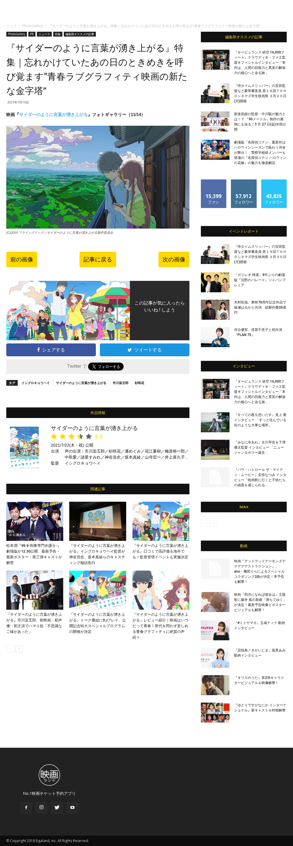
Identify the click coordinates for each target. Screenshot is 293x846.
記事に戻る (98, 259)
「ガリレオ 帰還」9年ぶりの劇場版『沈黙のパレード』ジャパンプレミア (260, 280)
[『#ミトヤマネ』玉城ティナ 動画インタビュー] (215, 630)
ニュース (44, 34)
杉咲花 (139, 383)
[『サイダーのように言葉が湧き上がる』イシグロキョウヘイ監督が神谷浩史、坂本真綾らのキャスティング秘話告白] (97, 521)
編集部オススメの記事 (80, 34)
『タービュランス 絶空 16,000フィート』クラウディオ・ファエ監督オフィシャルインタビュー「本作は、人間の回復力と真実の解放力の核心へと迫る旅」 (260, 62)
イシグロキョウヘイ (35, 383)
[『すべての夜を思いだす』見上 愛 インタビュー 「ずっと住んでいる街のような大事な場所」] (215, 422)
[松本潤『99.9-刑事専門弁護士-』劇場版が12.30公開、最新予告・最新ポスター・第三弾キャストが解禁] (34, 521)
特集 (58, 34)
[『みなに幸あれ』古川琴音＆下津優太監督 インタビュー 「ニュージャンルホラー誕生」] (215, 450)
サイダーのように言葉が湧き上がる (53, 114)
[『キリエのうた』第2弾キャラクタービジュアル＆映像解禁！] (215, 685)
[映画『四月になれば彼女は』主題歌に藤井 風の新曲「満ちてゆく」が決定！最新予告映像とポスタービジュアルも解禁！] (215, 602)
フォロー (243, 181)
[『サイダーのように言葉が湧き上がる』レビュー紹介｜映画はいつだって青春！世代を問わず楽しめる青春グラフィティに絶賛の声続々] (160, 590)
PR (32, 34)
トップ (11, 25)
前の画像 (21, 259)
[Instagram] (41, 807)
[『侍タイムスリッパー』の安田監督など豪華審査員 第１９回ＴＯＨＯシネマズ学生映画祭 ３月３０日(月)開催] (215, 93)
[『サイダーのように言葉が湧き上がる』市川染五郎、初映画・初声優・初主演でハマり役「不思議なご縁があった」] (34, 590)
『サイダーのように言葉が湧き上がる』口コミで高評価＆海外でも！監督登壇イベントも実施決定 (160, 551)
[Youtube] (72, 807)
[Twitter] (57, 807)
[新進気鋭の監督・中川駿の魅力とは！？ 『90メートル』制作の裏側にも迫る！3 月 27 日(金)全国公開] (215, 121)
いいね (214, 181)
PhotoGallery (32, 25)
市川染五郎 (120, 383)
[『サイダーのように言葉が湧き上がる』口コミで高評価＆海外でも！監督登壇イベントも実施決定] (160, 521)
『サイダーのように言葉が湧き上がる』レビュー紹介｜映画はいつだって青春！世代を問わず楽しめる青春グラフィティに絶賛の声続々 (160, 625)
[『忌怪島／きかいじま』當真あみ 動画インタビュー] (215, 658)
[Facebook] (26, 807)
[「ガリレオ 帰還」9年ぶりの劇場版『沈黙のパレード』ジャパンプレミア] (215, 282)
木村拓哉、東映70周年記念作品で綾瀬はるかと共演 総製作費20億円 (260, 307)
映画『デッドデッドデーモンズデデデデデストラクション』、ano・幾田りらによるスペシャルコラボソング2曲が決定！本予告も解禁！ (260, 571)
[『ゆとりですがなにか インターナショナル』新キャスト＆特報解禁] (215, 713)
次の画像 (174, 259)
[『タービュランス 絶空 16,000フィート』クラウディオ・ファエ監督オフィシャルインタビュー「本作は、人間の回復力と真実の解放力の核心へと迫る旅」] (215, 60)
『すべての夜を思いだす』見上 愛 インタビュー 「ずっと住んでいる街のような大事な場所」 (260, 420)
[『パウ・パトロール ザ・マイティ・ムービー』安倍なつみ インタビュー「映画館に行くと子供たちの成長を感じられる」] (215, 477)
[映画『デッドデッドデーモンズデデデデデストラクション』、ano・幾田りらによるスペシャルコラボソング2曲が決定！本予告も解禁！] (215, 569)
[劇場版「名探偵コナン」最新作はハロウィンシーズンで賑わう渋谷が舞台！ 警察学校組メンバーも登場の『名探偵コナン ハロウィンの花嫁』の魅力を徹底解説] (215, 150)
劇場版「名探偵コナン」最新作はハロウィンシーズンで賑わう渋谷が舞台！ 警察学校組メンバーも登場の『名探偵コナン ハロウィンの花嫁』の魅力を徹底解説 (260, 152)
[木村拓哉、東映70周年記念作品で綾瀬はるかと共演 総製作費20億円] (215, 310)
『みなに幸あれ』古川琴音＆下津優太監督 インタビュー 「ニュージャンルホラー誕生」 (260, 447)
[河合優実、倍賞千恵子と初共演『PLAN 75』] (215, 337)
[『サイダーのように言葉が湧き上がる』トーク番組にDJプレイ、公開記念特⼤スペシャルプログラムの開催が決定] (97, 590)
